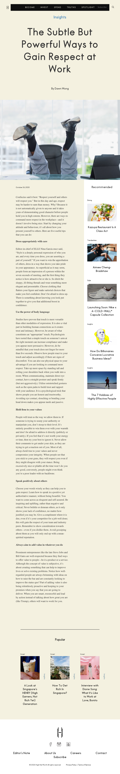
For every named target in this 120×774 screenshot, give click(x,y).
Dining (89, 200)
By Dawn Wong (15, 726)
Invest (44, 7)
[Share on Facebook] (82, 726)
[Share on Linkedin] (102, 726)
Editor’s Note (21, 753)
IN (59, 744)
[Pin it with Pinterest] (97, 726)
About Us (50, 753)
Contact (101, 753)
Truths (71, 7)
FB (51, 744)
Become (30, 7)
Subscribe (102, 7)
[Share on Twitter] (87, 726)
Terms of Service (84, 765)
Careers (75, 753)
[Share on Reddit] (92, 726)
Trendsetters (92, 240)
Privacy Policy (71, 765)
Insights (60, 17)
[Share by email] (107, 726)
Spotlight (88, 7)
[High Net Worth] (7, 7)
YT (68, 744)
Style (89, 280)
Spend (57, 7)
